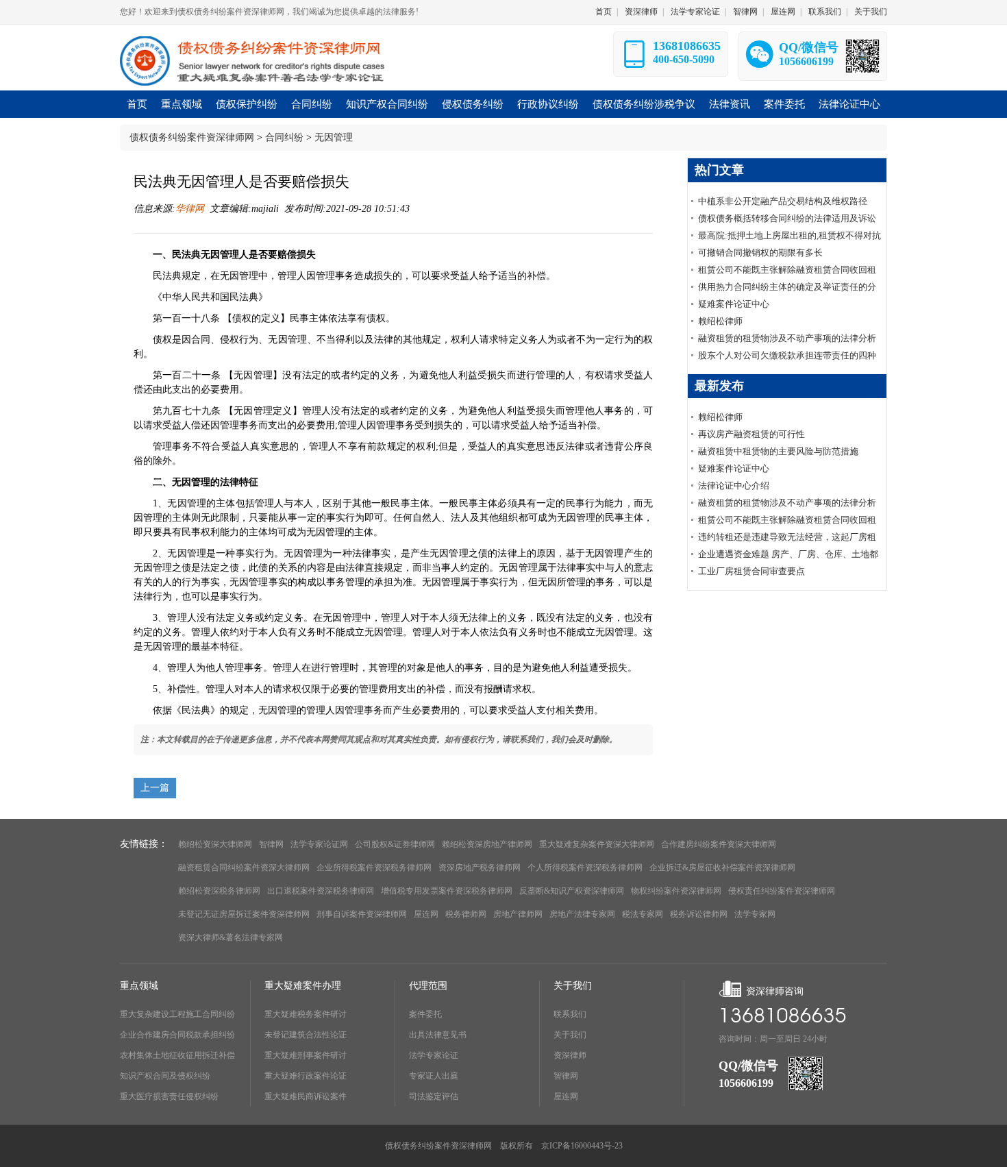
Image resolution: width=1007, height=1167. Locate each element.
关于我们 (870, 11)
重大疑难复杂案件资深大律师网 (596, 844)
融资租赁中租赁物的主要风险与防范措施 (778, 451)
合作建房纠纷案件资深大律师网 (718, 844)
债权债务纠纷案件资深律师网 (191, 137)
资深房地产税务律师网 (479, 867)
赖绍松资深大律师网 (215, 844)
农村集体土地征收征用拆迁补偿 (177, 1055)
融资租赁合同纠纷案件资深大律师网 (244, 867)
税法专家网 (642, 914)
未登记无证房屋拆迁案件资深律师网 (244, 914)
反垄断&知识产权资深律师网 (571, 891)
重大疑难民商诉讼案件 (305, 1096)
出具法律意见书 (438, 1035)
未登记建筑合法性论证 (305, 1035)
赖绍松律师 (720, 321)
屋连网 (783, 11)
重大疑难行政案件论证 (305, 1076)
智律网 (745, 11)
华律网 (189, 209)
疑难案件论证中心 (733, 304)
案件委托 (425, 1014)
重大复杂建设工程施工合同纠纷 (177, 1014)
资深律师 (641, 11)
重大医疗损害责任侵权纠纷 (169, 1096)
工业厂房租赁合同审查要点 (751, 571)
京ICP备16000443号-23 (582, 1146)
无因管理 (333, 137)
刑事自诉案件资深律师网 (361, 914)
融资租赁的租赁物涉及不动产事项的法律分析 (787, 338)
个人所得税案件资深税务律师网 (585, 867)
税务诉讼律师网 (699, 914)
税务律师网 (465, 914)
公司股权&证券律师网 (395, 844)
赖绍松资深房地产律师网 (487, 844)
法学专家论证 (695, 11)
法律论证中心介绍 (733, 485)
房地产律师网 (518, 914)
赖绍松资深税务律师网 (219, 891)
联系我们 (824, 11)
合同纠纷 (284, 137)
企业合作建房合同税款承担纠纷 (177, 1035)
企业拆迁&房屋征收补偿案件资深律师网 (722, 867)
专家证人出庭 (433, 1076)
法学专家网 (754, 914)
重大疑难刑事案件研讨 (305, 1055)
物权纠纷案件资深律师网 (676, 891)
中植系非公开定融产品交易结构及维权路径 (782, 201)
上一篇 (154, 788)
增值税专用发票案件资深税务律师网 (446, 891)
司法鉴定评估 (433, 1096)
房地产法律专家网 (582, 914)
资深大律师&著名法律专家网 (230, 937)
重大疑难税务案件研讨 (305, 1014)
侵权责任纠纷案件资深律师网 (781, 891)
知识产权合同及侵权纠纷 (165, 1076)
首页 (603, 11)
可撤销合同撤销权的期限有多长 (760, 252)
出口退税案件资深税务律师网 (320, 891)
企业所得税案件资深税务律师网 (374, 867)
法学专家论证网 (319, 844)
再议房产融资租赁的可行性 (751, 434)
